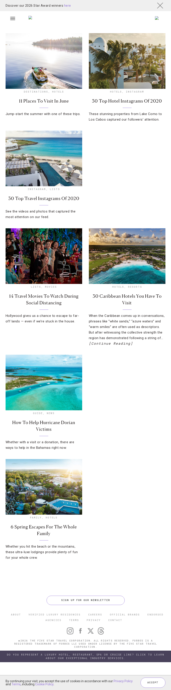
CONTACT (115, 620)
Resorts (135, 286)
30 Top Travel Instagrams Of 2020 (43, 198)
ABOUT (16, 614)
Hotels (58, 91)
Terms (16, 684)
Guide (38, 413)
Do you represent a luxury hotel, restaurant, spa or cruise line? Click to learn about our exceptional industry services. (85, 656)
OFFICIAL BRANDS (125, 614)
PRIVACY (94, 620)
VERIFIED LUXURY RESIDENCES (54, 614)
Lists (55, 189)
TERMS (74, 620)
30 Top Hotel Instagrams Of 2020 (127, 101)
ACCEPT (153, 682)
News (51, 413)
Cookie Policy (44, 684)
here (67, 5)
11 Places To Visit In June (44, 101)
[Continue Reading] (111, 343)
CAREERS (95, 614)
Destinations (36, 91)
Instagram (135, 91)
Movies (51, 286)
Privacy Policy (123, 681)
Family (36, 517)
